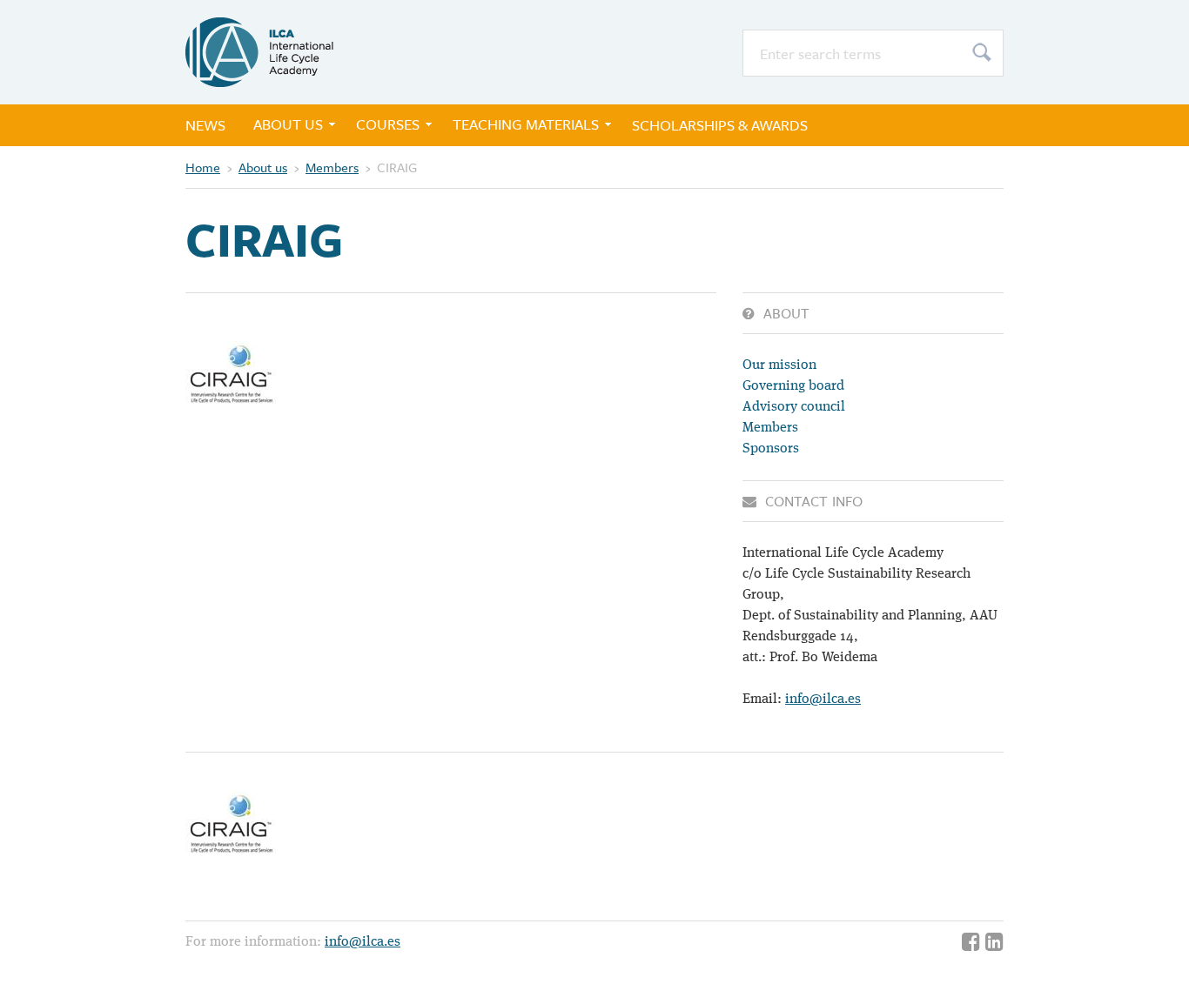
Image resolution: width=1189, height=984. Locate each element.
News (205, 125)
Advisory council (793, 407)
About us (288, 124)
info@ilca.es (823, 699)
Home (202, 167)
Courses (388, 124)
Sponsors (770, 449)
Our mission (779, 365)
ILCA (259, 52)
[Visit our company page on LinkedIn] (994, 944)
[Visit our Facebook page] (971, 944)
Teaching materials (526, 124)
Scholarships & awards (720, 125)
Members (332, 167)
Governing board (793, 386)
